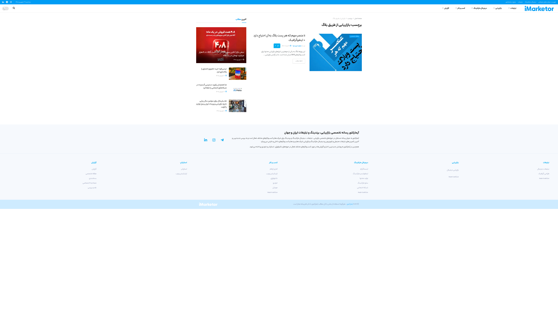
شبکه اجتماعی (362, 187)
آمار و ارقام (274, 169)
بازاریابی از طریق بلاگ (339, 18)
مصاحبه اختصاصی (89, 183)
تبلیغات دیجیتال (543, 169)
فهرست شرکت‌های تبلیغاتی (547, 2)
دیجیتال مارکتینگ (530, 2)
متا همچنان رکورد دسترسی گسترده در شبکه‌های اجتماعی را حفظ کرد (212, 86)
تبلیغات (520, 2)
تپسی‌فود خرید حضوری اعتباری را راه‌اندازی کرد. (214, 70)
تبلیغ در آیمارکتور (511, 2)
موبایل (275, 187)
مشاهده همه (544, 178)
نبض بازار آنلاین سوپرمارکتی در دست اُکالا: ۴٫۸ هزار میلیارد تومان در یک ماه (221, 54)
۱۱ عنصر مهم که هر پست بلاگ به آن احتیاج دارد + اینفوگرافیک (279, 38)
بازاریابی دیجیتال (453, 170)
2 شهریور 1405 (238, 60)
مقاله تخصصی (354, 36)
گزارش (446, 8)
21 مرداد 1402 (286, 46)
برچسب (350, 18)
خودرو (275, 183)
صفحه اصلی (358, 18)
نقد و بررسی (92, 187)
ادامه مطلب (298, 61)
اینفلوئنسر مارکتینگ (360, 173)
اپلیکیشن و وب (272, 173)
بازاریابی (498, 8)
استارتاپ (184, 169)
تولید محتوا (364, 178)
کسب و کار (461, 8)
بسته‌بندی (92, 178)
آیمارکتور (350, 204)
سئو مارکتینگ (363, 183)
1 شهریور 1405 (221, 111)
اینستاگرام (364, 169)
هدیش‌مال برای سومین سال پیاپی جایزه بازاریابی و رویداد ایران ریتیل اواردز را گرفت (211, 104)
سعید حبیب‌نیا (297, 46)
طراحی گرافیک (543, 173)
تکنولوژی (274, 178)
